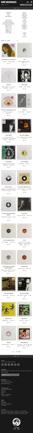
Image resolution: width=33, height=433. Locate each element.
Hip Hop (24, 21)
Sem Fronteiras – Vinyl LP (24, 215)
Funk (24, 20)
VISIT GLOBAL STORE (6, 389)
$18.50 (24, 166)
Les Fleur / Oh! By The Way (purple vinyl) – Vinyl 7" (24, 345)
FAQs (2, 393)
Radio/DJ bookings (6, 404)
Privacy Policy (5, 395)
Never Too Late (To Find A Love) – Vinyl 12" (9, 271)
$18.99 (8, 115)
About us (3, 401)
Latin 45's (8, 29)
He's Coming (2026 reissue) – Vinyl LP (24, 138)
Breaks (24, 16)
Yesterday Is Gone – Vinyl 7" (9, 217)
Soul (24, 29)
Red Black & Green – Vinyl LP (24, 296)
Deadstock (8, 31)
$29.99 (24, 217)
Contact (3, 390)
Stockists (3, 405)
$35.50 (24, 114)
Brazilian (24, 15)
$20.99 (8, 90)
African (24, 14)
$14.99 (24, 322)
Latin (24, 24)
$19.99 (8, 244)
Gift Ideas (8, 33)
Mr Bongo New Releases (8, 24)
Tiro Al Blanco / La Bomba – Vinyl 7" (24, 189)
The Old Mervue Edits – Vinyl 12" (24, 62)
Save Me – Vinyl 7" (24, 320)
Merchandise (8, 16)
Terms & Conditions (6, 394)
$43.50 (8, 297)
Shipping (3, 392)
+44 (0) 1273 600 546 (6, 382)
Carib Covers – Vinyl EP (24, 268)
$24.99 (24, 65)
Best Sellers (8, 21)
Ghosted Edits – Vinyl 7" (8, 344)
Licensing (3, 402)
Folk (24, 19)
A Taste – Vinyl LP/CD (8, 61)
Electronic (24, 17)
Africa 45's (8, 26)
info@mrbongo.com (5, 381)
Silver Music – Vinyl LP (24, 112)
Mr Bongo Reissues (8, 22)
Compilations (8, 25)
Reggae (24, 26)
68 (16, 352)
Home (15, 8)
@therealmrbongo (5, 383)
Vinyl (24, 34)
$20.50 (8, 220)
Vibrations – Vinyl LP (8, 295)
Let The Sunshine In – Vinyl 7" (8, 112)
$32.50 (8, 322)
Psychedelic (24, 25)
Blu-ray (24, 36)
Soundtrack (24, 28)
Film (8, 15)
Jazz (24, 22)
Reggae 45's (8, 30)
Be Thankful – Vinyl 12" (8, 242)
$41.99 (8, 142)
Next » (20, 352)
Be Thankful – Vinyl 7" (24, 163)
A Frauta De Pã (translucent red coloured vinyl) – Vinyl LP (9, 138)
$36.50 (8, 167)
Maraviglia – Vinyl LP (8, 320)
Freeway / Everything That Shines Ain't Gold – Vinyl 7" (9, 190)
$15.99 (8, 63)
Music (8, 14)
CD (24, 35)
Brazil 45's (8, 27)
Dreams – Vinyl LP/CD (24, 86)
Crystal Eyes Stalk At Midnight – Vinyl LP (8, 164)
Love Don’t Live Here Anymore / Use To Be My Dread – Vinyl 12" (24, 243)
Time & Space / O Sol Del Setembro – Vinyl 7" (8, 87)
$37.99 (24, 140)
